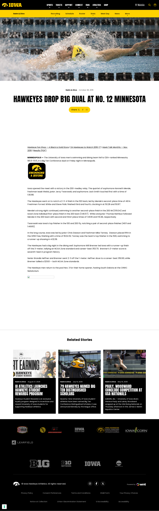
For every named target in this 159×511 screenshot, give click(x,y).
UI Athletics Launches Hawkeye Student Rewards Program (31, 390)
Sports (50, 4)
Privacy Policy (27, 493)
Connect (79, 4)
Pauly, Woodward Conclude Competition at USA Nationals (123, 390)
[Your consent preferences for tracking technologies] (4, 506)
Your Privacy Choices (129, 493)
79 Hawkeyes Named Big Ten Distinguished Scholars (77, 390)
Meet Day (105, 13)
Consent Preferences (52, 493)
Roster (82, 13)
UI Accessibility (102, 501)
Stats (93, 13)
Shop (106, 4)
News (117, 13)
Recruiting (55, 13)
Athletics (97, 4)
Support (68, 4)
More (127, 13)
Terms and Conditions (80, 493)
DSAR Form (105, 493)
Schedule (69, 13)
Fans (88, 4)
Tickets (59, 4)
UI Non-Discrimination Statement (71, 501)
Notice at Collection (38, 501)
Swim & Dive (71, 90)
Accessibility (124, 501)
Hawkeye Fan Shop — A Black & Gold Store (48, 147)
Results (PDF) (39, 150)
